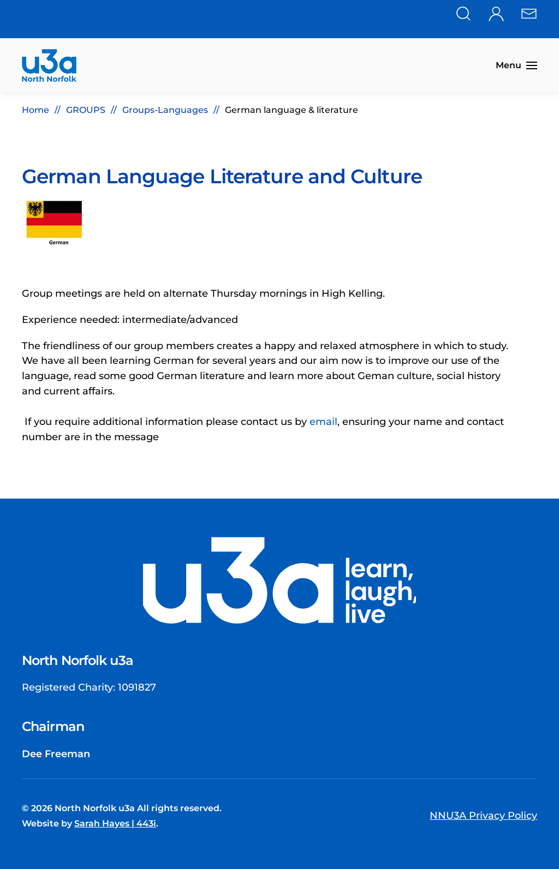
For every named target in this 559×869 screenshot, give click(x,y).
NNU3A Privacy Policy (483, 816)
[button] (516, 65)
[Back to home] (49, 65)
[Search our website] (463, 12)
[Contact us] (529, 12)
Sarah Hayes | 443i (115, 823)
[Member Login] (496, 12)
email (323, 422)
